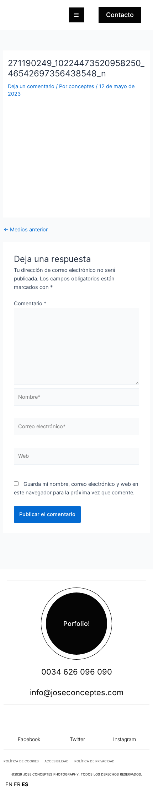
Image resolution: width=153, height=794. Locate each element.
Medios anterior (26, 229)
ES (25, 784)
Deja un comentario (31, 86)
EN (8, 784)
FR (17, 784)
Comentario (30, 303)
